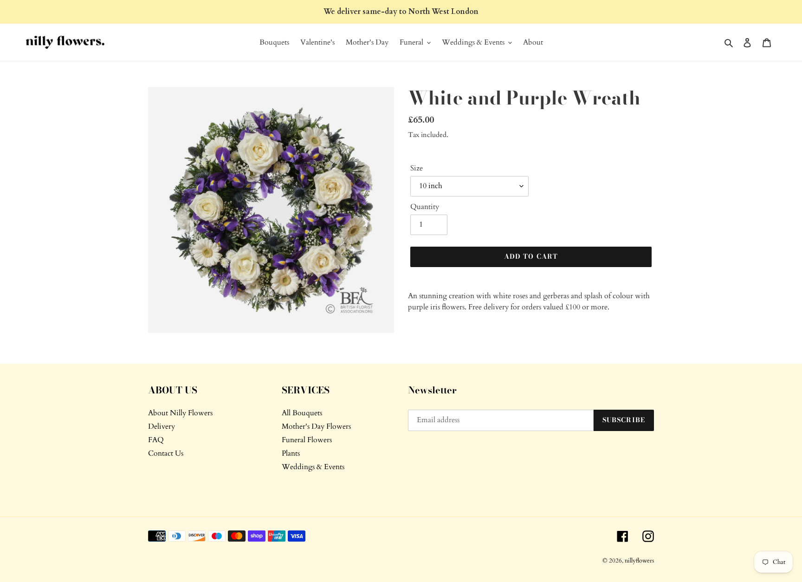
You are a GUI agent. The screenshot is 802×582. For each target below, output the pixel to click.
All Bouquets (302, 413)
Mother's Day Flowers (316, 426)
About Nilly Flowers (180, 413)
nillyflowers (639, 560)
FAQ (156, 440)
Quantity (424, 207)
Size (416, 168)
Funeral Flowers (307, 440)
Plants (291, 453)
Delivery (161, 426)
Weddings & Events (313, 467)
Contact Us (165, 453)
